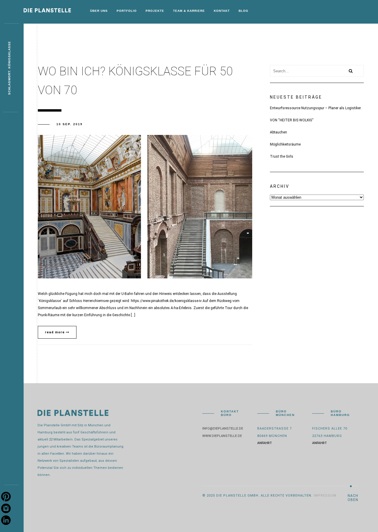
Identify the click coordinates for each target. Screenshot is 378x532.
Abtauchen (278, 132)
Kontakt (222, 10)
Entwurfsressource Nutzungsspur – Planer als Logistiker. (315, 108)
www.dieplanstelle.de (222, 436)
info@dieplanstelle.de (222, 428)
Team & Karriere (189, 10)
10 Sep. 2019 (69, 124)
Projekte (155, 10)
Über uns (99, 10)
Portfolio (127, 10)
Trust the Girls (281, 156)
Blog (243, 10)
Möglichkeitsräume (285, 144)
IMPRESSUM (325, 495)
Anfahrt (264, 443)
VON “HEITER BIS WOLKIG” (291, 120)
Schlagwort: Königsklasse (9, 68)
